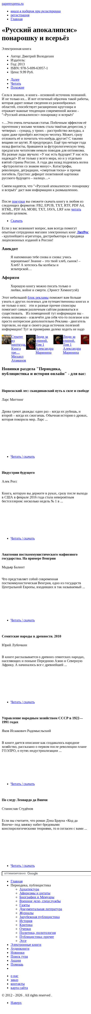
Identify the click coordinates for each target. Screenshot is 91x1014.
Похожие (17, 87)
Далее (15, 79)
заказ (14, 980)
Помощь (17, 964)
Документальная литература (40, 909)
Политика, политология (37, 933)
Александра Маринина (44, 350)
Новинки (18, 952)
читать (76, 209)
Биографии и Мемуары (36, 897)
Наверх (16, 1003)
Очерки (25, 929)
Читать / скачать (23, 456)
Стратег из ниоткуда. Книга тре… (18, 344)
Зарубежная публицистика (39, 917)
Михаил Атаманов (18, 358)
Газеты (24, 905)
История (25, 921)
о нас (14, 976)
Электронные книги (26, 944)
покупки (18, 201)
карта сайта (19, 988)
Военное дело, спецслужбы (40, 901)
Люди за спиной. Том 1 (42, 340)
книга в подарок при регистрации (36, 11)
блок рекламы (38, 297)
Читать (16, 83)
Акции (16, 960)
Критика (25, 925)
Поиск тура (19, 956)
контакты (18, 984)
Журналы (26, 913)
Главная (17, 881)
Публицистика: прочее (36, 937)
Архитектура (29, 889)
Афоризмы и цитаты (34, 893)
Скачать (17, 221)
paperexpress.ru (13, 3)
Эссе (23, 941)
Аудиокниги (20, 948)
